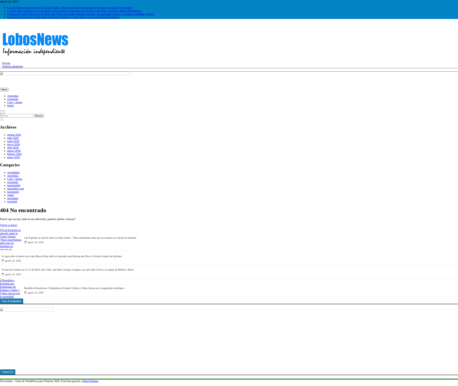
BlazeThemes (90, 381)
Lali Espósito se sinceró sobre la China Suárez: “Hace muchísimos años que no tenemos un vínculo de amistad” (70, 7)
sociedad (12, 201)
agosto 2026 (14, 134)
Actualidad (13, 172)
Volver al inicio (8, 225)
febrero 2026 (14, 154)
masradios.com (15, 188)
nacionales (13, 191)
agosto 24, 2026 (36, 242)
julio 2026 (13, 137)
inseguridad (13, 185)
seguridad (12, 198)
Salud (10, 105)
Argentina (12, 95)
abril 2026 (13, 147)
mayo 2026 (13, 144)
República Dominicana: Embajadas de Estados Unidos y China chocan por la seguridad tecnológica (63, 17)
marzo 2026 (14, 150)
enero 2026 (13, 157)
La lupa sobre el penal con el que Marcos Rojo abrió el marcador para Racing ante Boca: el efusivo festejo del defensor (74, 10)
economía (12, 99)
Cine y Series (14, 102)
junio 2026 (13, 141)
